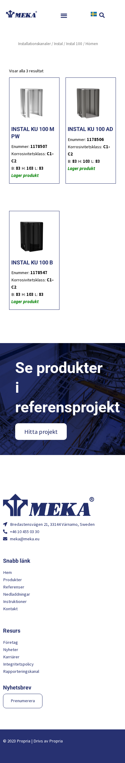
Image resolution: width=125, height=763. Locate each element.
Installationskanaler (34, 43)
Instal (58, 43)
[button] (64, 15)
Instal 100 (74, 43)
